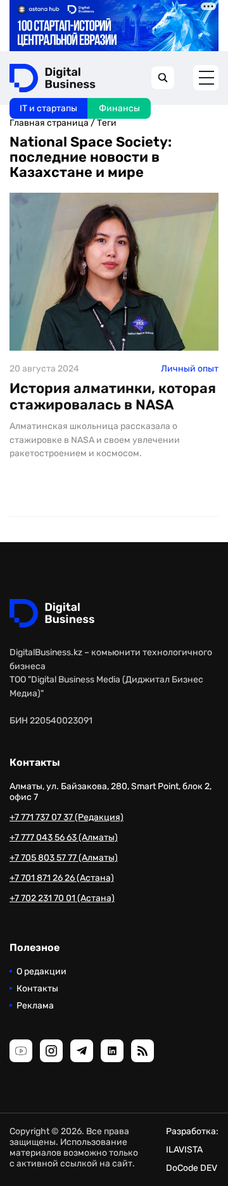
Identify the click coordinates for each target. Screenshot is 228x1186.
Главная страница (49, 123)
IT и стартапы (48, 108)
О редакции (41, 971)
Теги (107, 123)
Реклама (35, 1005)
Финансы (119, 108)
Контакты (37, 988)
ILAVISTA (184, 1149)
